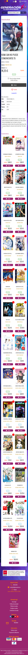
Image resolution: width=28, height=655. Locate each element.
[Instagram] (17, 617)
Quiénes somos (14, 630)
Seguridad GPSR (14, 93)
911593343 (15, 585)
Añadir (15, 85)
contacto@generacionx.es (15, 587)
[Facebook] (10, 617)
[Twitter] (13, 617)
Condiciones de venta (14, 610)
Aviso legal (14, 602)
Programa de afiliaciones (14, 632)
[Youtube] (15, 617)
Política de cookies (14, 606)
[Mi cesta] (13, 1)
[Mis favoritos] (5, 1)
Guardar (15, 89)
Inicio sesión (24, 1)
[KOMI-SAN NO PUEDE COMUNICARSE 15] (12, 37)
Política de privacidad (14, 604)
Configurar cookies (14, 608)
